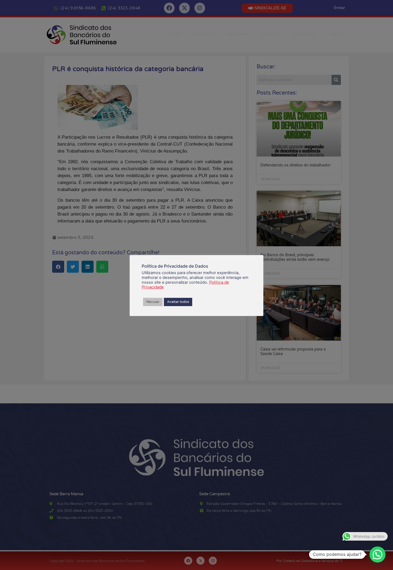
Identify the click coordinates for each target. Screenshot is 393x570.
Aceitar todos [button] (178, 302)
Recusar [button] (152, 302)
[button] (377, 554)
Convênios (305, 34)
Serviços (272, 34)
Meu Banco (238, 34)
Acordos (333, 34)
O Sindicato (201, 34)
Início (176, 34)
